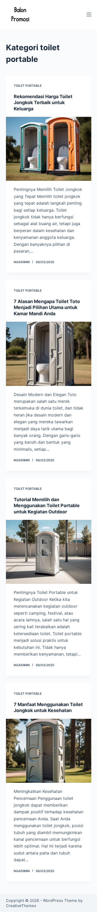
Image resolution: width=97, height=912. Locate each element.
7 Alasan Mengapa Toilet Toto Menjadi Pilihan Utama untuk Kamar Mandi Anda (47, 307)
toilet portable (28, 86)
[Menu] (89, 14)
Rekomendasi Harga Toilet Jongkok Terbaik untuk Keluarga (43, 102)
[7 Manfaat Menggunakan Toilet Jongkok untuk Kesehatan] (48, 751)
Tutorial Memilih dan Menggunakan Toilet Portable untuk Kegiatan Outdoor (47, 505)
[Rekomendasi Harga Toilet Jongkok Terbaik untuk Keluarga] (48, 149)
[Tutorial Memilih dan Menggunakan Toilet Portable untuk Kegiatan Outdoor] (48, 552)
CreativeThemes (21, 905)
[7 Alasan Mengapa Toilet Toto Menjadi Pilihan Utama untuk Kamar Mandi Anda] (48, 354)
